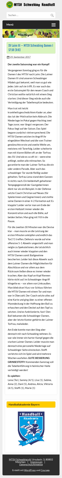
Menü (9, 24)
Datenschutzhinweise (31, 464)
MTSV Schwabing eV (20, 459)
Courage (45, 470)
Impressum (36, 461)
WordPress (30, 470)
